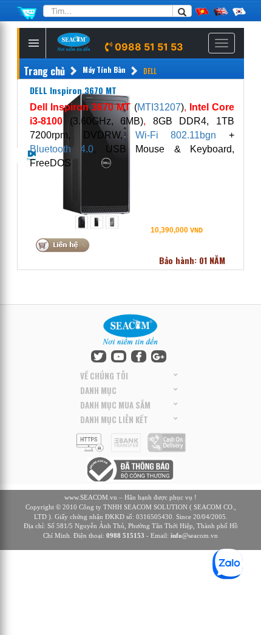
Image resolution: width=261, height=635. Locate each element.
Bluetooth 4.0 (61, 149)
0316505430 (154, 516)
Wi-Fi (153, 135)
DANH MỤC (98, 390)
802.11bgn (193, 135)
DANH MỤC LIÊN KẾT (114, 419)
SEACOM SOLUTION (156, 507)
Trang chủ (44, 71)
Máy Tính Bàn (104, 69)
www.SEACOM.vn (90, 497)
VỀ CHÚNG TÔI (104, 376)
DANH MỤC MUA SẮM (115, 405)
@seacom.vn (194, 535)
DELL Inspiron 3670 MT (73, 90)
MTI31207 (159, 107)
